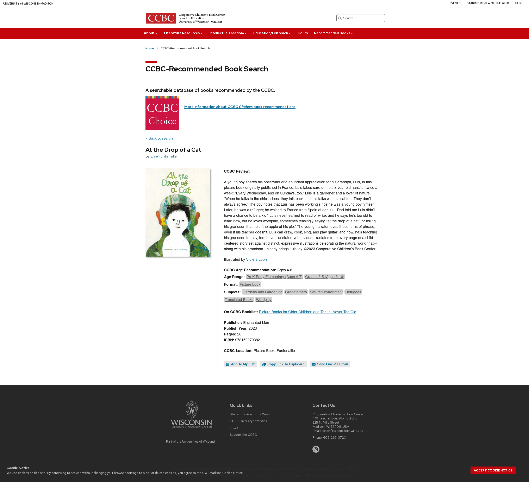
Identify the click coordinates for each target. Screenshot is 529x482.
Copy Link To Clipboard (286, 364)
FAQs (519, 3)
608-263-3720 (334, 438)
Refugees (353, 291)
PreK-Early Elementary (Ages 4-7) (275, 276)
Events (455, 3)
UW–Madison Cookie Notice (222, 473)
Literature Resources (182, 33)
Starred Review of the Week (488, 3)
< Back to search (159, 138)
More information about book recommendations (239, 106)
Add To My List (242, 364)
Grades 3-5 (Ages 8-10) (324, 276)
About (149, 33)
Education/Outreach (270, 33)
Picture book (250, 284)
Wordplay (264, 299)
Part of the (191, 441)
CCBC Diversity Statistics (248, 421)
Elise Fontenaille (163, 156)
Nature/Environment (326, 291)
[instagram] (315, 449)
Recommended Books (332, 33)
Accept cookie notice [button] (493, 470)
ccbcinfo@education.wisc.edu (342, 431)
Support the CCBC (243, 435)
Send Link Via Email (332, 364)
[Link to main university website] (191, 428)
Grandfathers (296, 291)
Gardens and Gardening (262, 291)
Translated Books (239, 299)
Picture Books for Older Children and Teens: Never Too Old (307, 311)
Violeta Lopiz (256, 259)
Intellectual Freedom (227, 33)
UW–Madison (28, 3)
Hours (303, 33)
